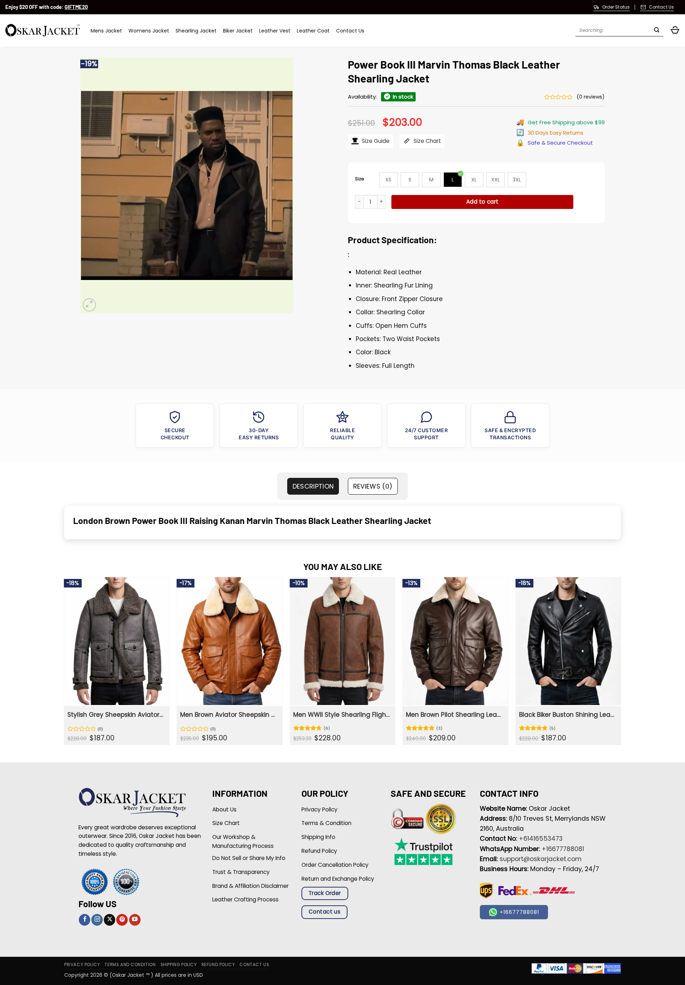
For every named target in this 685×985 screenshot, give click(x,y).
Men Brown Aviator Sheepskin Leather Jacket (228, 715)
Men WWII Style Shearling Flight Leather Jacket (341, 715)
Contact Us (350, 30)
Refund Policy (218, 965)
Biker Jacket (238, 30)
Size (359, 178)
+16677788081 (563, 849)
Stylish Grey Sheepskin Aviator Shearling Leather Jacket (115, 715)
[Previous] (64, 663)
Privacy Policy (82, 965)
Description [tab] (313, 486)
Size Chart (426, 141)
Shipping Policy (179, 965)
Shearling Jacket (196, 30)
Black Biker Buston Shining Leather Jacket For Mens (567, 715)
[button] (675, 30)
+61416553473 (541, 838)
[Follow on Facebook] (84, 920)
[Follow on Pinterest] (122, 920)
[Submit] (657, 31)
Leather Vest (274, 30)
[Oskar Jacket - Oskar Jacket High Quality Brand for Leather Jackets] (42, 30)
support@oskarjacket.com (540, 859)
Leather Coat (313, 30)
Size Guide (375, 141)
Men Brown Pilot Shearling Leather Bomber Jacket (454, 715)
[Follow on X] (109, 920)
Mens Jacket (106, 30)
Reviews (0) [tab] (373, 486)
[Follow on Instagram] (97, 920)
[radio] (388, 179)
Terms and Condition (130, 965)
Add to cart (482, 201)
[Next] (620, 663)
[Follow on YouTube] (135, 920)
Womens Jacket (148, 30)
